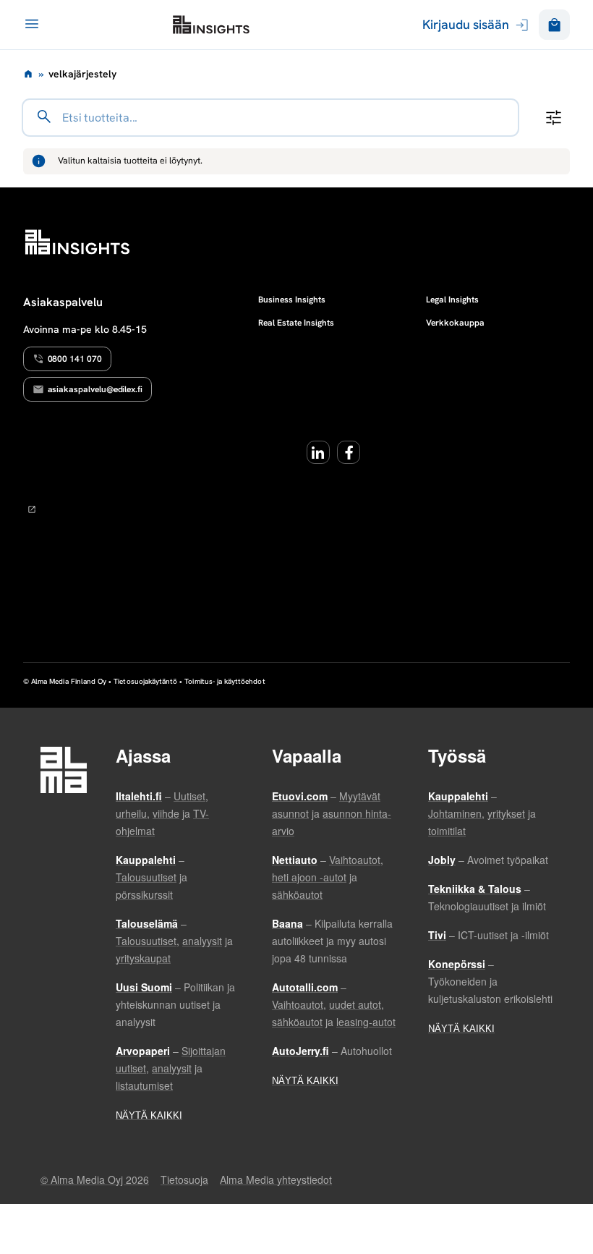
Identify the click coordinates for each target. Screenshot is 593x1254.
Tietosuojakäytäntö (145, 681)
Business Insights (291, 299)
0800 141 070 (75, 359)
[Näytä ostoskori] (554, 25)
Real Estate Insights (296, 323)
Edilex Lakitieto (211, 24)
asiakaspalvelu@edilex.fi (95, 389)
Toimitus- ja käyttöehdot (224, 681)
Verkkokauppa (455, 323)
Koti (28, 74)
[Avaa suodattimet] (553, 117)
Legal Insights (452, 299)
